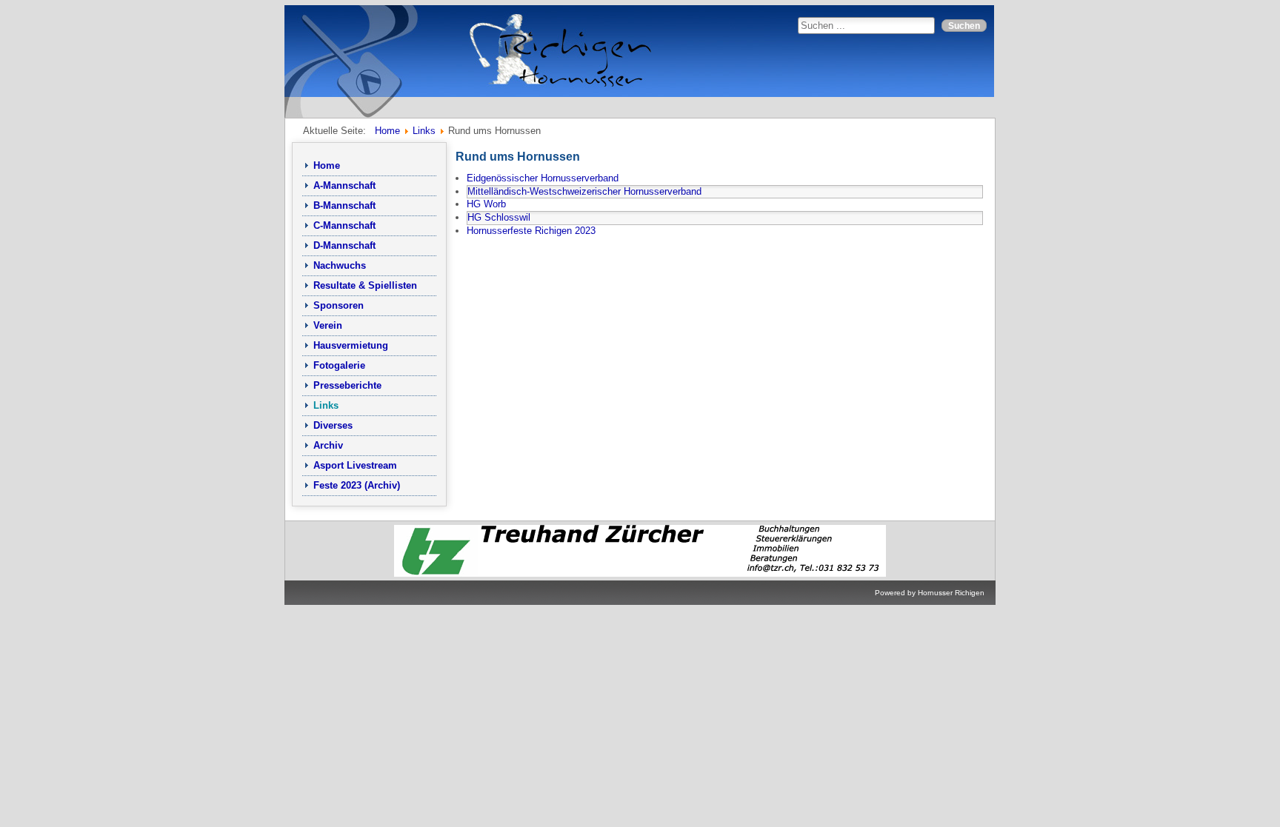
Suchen (964, 25)
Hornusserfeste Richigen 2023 (531, 230)
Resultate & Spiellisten (365, 285)
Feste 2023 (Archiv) (356, 485)
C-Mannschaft (344, 225)
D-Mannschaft (344, 245)
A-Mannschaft (344, 185)
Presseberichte (347, 385)
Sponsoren (338, 305)
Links (326, 405)
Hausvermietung (350, 345)
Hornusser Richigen (951, 593)
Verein (327, 325)
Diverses (333, 425)
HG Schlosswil (498, 217)
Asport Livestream (355, 465)
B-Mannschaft (344, 205)
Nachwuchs (339, 265)
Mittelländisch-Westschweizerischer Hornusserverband (584, 191)
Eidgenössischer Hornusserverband (543, 178)
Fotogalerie (339, 365)
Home (326, 165)
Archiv (328, 445)
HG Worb (486, 204)
